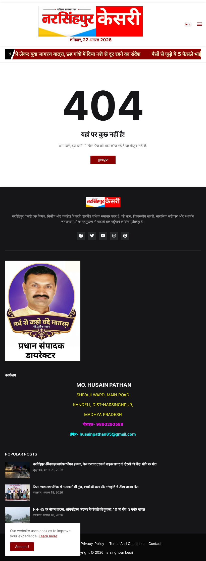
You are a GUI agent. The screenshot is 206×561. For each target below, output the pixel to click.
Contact (155, 543)
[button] (188, 24)
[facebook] (81, 236)
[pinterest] (125, 236)
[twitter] (92, 236)
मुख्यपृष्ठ (103, 160)
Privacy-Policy (92, 543)
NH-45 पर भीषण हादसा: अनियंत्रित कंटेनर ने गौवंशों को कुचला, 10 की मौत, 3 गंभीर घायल (89, 509)
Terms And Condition (126, 543)
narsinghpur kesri (119, 552)
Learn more (48, 536)
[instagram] (114, 236)
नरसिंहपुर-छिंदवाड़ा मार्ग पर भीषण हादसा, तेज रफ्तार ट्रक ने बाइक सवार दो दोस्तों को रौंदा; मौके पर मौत (95, 464)
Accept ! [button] (22, 546)
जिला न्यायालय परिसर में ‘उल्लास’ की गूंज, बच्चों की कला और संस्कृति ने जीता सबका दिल (85, 486)
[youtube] (103, 236)
